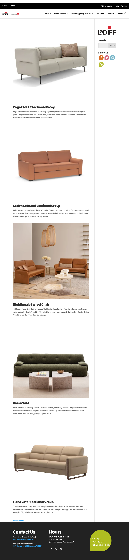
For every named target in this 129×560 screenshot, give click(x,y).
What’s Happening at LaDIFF (81, 14)
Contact (120, 14)
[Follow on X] (56, 549)
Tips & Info (100, 14)
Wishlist (124, 6)
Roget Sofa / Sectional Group (34, 107)
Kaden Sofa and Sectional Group (36, 206)
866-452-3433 (9, 6)
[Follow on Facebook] (51, 549)
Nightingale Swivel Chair (31, 305)
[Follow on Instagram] (61, 549)
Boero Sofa (21, 403)
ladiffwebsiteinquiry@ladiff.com (24, 539)
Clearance (110, 14)
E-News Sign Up (106, 6)
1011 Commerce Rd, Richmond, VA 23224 (27, 546)
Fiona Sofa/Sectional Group (33, 502)
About (46, 14)
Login (117, 6)
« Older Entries (18, 521)
